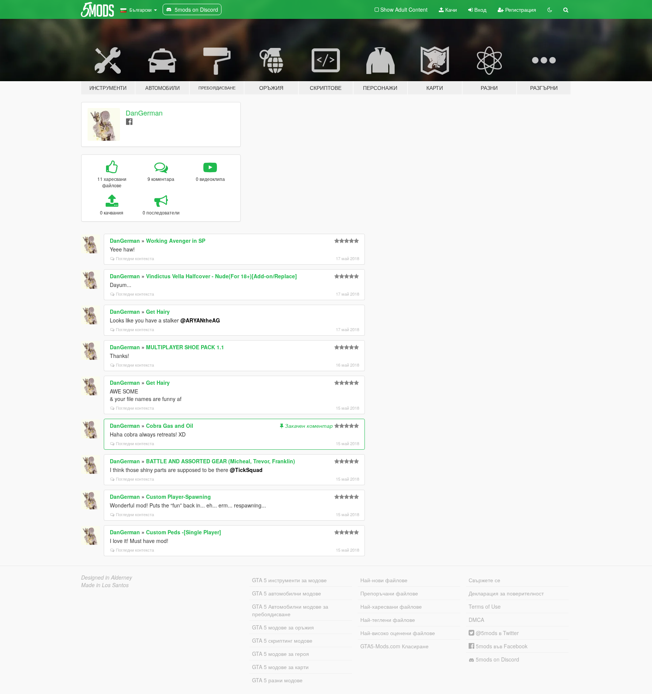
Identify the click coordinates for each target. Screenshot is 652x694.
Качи (450, 9)
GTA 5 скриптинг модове (282, 640)
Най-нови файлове (384, 580)
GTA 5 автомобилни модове (286, 593)
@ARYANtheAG (200, 320)
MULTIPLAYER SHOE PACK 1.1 (185, 347)
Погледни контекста (135, 258)
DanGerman (144, 112)
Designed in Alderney (106, 577)
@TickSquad (246, 469)
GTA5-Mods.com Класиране (394, 646)
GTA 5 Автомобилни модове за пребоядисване (290, 610)
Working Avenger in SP (175, 240)
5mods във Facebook (500, 646)
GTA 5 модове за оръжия (283, 627)
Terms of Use (485, 606)
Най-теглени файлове (387, 619)
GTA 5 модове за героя (280, 653)
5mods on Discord (496, 659)
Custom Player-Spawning (178, 496)
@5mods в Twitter (496, 633)
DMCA (476, 619)
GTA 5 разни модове (277, 680)
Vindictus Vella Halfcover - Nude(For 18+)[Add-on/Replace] (221, 276)
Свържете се (484, 580)
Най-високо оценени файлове (397, 633)
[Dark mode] (550, 9)
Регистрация (520, 9)
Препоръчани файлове (389, 593)
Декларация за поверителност (506, 593)
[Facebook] (129, 121)
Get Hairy (158, 311)
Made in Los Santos (105, 585)
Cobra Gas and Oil (169, 425)
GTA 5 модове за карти (280, 667)
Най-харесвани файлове (391, 606)
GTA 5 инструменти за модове (289, 580)
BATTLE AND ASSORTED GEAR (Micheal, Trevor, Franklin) (220, 461)
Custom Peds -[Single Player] (183, 532)
